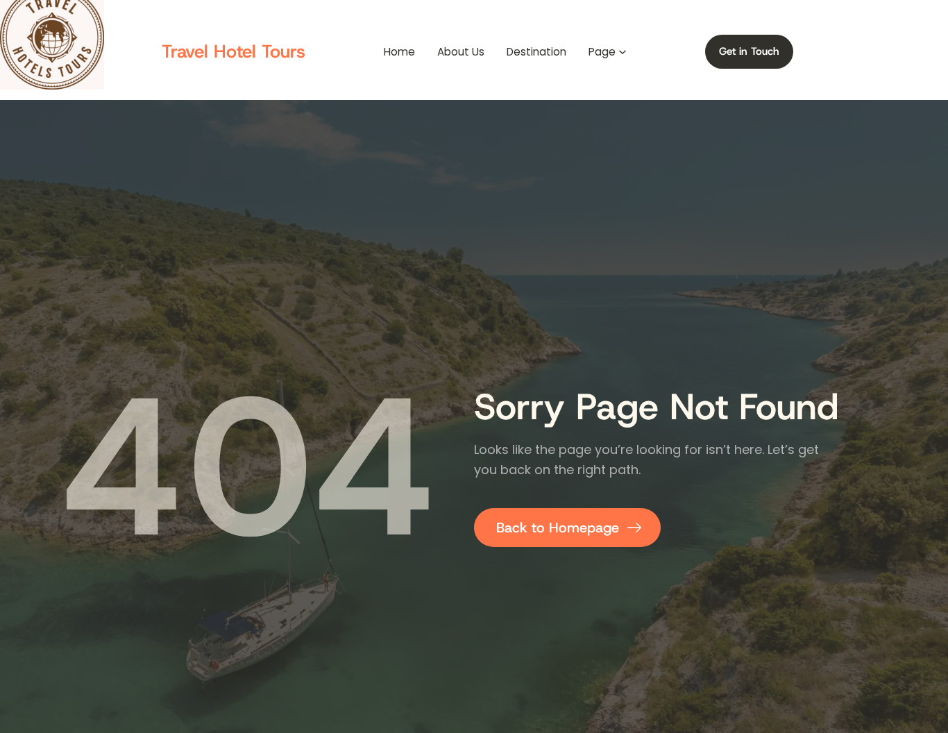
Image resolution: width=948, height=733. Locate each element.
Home (399, 52)
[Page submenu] (622, 51)
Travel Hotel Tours (233, 51)
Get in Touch (749, 51)
